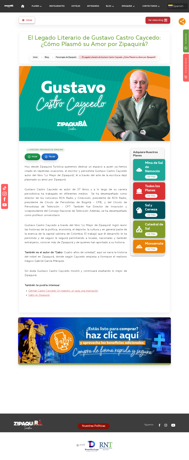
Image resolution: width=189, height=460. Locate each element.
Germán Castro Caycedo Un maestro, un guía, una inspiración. (63, 291)
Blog (47, 57)
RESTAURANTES (56, 6)
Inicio (35, 57)
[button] (182, 21)
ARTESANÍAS (93, 6)
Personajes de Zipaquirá (66, 57)
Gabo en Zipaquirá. (39, 295)
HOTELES (75, 6)
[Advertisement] (94, 390)
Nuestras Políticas (93, 426)
